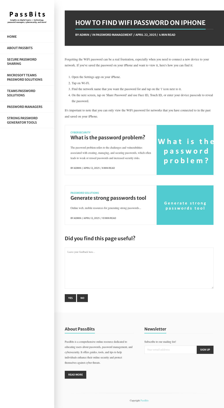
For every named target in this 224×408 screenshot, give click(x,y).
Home (12, 37)
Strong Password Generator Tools (22, 120)
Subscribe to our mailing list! (160, 341)
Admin (84, 34)
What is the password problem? (108, 137)
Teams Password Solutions (21, 93)
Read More (75, 374)
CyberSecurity (80, 132)
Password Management (114, 34)
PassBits (145, 400)
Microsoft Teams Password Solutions (24, 77)
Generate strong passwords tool (108, 198)
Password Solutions (85, 192)
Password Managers (24, 107)
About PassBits (20, 48)
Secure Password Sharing (22, 62)
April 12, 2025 (92, 168)
